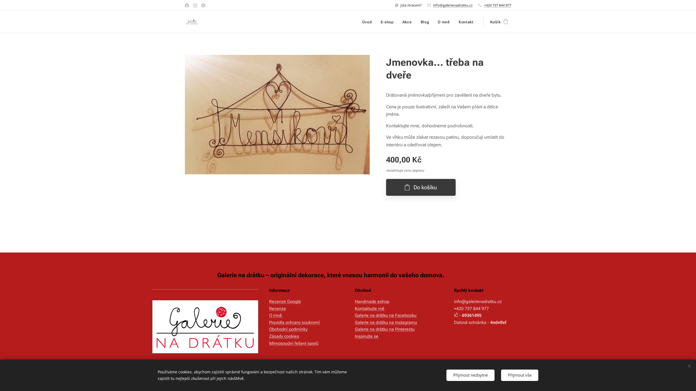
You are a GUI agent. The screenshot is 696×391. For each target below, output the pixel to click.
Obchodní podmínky (288, 329)
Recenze (277, 308)
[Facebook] (187, 5)
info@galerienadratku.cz (453, 5)
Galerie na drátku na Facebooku (386, 315)
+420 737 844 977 (497, 5)
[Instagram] (195, 5)
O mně (276, 315)
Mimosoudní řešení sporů (293, 343)
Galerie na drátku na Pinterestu (385, 329)
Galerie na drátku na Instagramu (386, 322)
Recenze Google (285, 301)
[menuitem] (368, 22)
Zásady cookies (284, 336)
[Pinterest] (203, 5)
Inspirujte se (366, 336)
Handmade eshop (372, 301)
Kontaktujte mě (369, 308)
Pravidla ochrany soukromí (294, 322)
